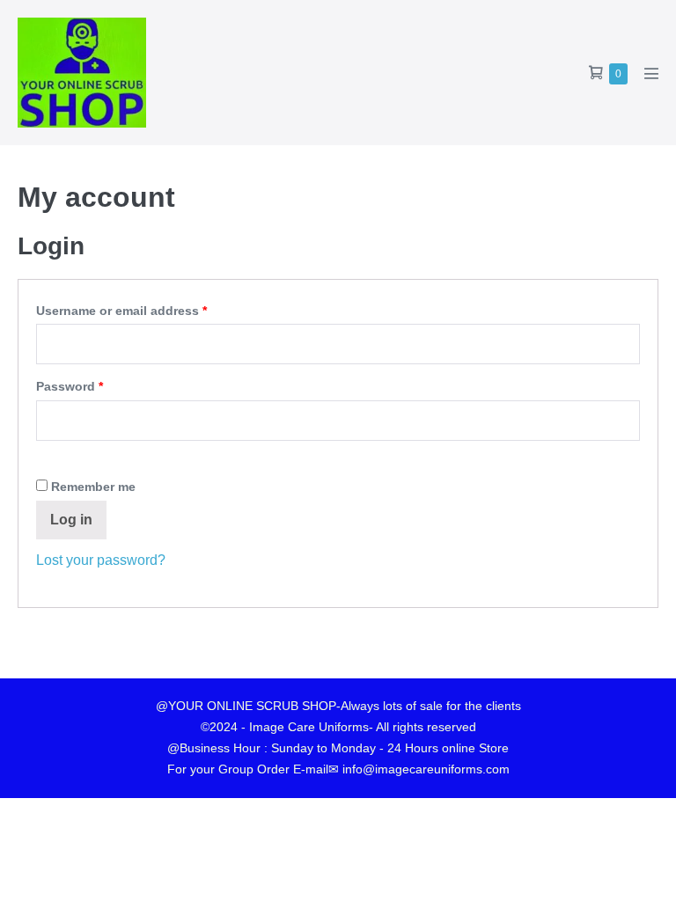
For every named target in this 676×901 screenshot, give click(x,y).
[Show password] (41, 457)
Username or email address (148, 307)
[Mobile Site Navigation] (651, 73)
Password (96, 383)
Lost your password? (100, 560)
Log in (71, 519)
